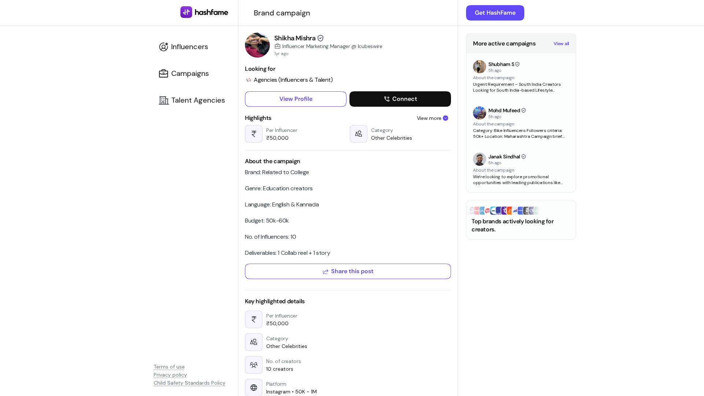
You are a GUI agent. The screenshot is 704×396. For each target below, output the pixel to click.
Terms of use (169, 367)
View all (561, 44)
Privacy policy (170, 375)
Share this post (352, 271)
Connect (404, 99)
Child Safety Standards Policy (189, 383)
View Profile (295, 99)
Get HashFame (495, 12)
